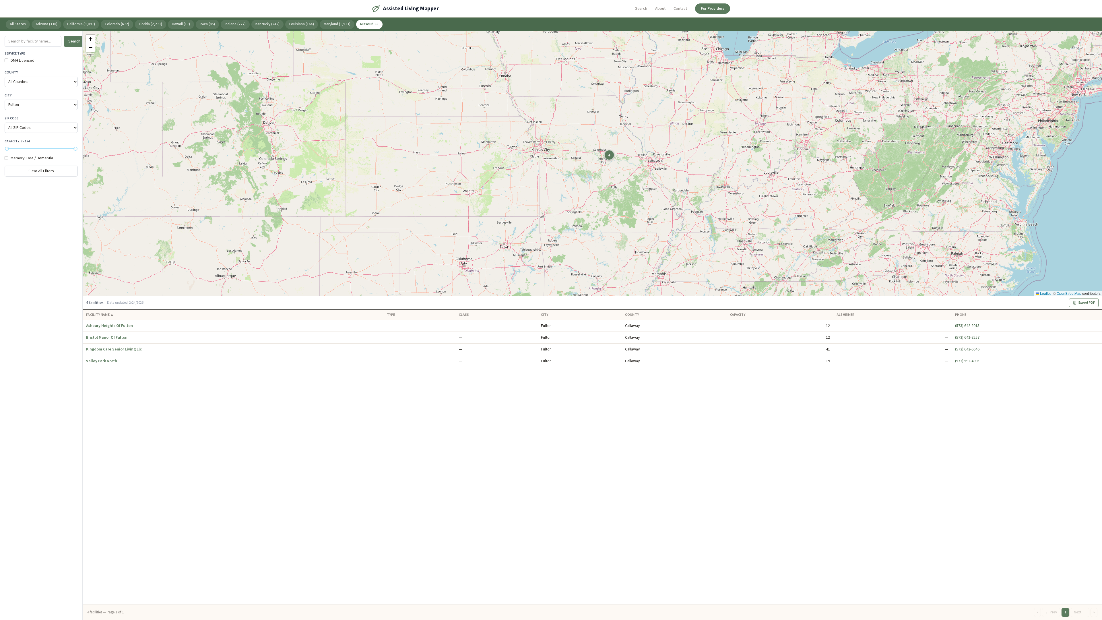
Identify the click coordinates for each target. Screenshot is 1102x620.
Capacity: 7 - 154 (17, 141)
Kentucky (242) (267, 24)
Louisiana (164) (301, 24)
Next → (1080, 612)
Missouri (366, 24)
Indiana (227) (235, 24)
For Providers (712, 8)
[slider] (7, 149)
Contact (680, 8)
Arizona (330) (46, 24)
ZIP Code (11, 118)
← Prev (1051, 612)
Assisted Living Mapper (411, 9)
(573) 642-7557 (967, 337)
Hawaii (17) (181, 24)
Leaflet (1045, 293)
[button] (609, 155)
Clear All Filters (41, 171)
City (8, 95)
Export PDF (1086, 302)
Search (641, 8)
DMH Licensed (22, 60)
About (660, 8)
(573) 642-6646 (967, 349)
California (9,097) (81, 24)
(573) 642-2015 (967, 326)
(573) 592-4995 (967, 361)
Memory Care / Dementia (32, 158)
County (11, 72)
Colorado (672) (117, 24)
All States (18, 24)
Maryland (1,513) (337, 24)
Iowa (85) (207, 24)
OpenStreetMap (1069, 293)
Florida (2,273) (150, 24)
